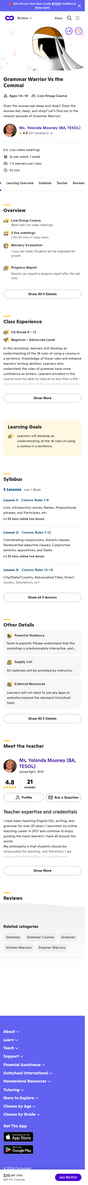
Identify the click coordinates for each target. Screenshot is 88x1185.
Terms (38, 7)
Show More (42, 398)
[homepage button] (9, 18)
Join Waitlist (68, 1177)
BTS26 (56, 4)
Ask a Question (66, 797)
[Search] (69, 18)
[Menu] (77, 18)
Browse (23, 18)
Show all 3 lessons (42, 597)
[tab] (20, 183)
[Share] (69, 31)
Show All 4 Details (42, 294)
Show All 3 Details (42, 718)
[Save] (78, 31)
